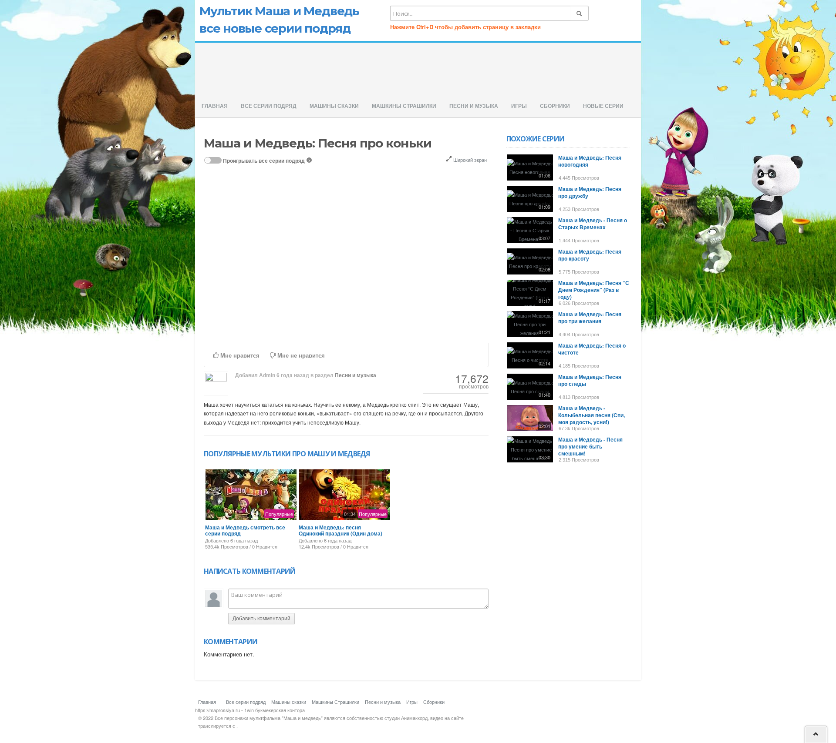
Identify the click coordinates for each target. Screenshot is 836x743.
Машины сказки (334, 106)
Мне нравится (239, 355)
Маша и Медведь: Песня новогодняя (589, 161)
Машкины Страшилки (404, 106)
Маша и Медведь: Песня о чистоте (592, 348)
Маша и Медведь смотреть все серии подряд (245, 530)
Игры (519, 106)
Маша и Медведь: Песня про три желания (589, 317)
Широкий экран (469, 159)
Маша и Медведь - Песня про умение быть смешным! (590, 446)
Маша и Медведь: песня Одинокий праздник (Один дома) (340, 530)
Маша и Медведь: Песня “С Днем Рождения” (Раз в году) (593, 290)
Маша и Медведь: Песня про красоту (589, 255)
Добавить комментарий (261, 619)
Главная (215, 106)
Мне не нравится (300, 355)
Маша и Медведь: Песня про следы (589, 380)
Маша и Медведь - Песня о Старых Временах (592, 223)
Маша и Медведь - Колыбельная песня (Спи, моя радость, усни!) (591, 415)
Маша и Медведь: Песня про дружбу (589, 192)
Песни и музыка (473, 106)
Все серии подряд (269, 106)
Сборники (555, 106)
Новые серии (603, 106)
